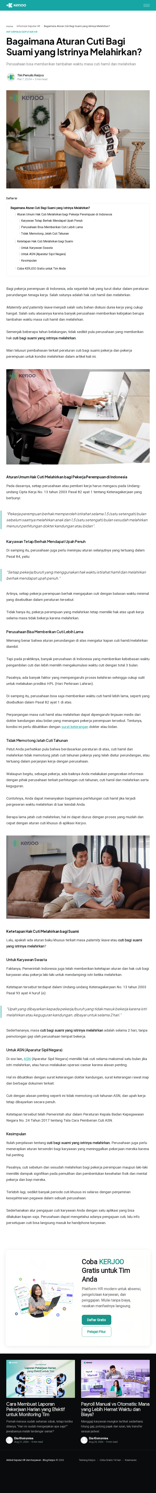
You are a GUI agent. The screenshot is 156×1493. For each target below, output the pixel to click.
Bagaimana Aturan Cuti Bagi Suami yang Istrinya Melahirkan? (50, 208)
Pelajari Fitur (96, 1332)
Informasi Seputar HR (28, 26)
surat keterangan (74, 727)
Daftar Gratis (96, 1320)
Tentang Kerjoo (87, 1460)
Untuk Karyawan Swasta (37, 248)
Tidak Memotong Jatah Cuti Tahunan (45, 233)
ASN (27, 1059)
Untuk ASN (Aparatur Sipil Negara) (43, 254)
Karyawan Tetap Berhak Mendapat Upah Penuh (52, 220)
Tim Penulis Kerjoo (30, 75)
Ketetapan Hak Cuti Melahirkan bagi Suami (45, 241)
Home (9, 26)
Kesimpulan (29, 260)
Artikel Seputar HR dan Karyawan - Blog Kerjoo (30, 1460)
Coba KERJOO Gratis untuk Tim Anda (41, 268)
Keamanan (131, 1460)
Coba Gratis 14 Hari (110, 1460)
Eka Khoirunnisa (23, 1438)
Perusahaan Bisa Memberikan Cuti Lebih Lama (52, 227)
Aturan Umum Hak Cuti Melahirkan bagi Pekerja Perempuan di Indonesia (64, 214)
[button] (146, 5)
